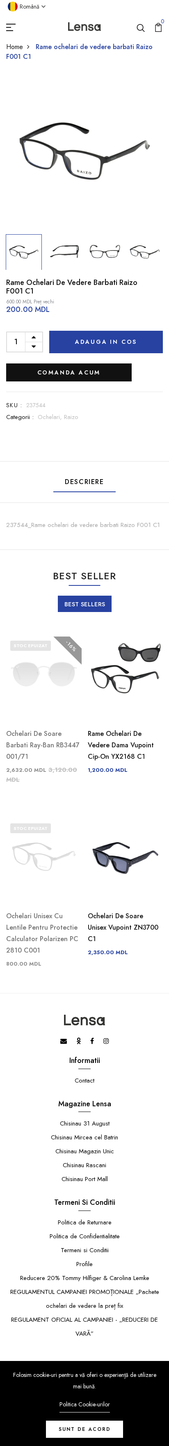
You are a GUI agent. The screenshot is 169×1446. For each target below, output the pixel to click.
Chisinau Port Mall (85, 1179)
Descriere (84, 481)
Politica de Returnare (85, 1222)
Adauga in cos (106, 342)
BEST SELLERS (84, 604)
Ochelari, (51, 417)
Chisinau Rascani (84, 1165)
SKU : (14, 405)
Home (14, 47)
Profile (84, 1264)
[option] (84, 152)
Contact (84, 1080)
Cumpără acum (69, 372)
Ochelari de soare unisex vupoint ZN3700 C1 (123, 927)
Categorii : (20, 417)
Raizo (71, 417)
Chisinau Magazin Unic (84, 1151)
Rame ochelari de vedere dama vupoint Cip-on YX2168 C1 (121, 745)
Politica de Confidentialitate (85, 1236)
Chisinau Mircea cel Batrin (84, 1137)
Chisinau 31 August (85, 1123)
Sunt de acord (85, 1429)
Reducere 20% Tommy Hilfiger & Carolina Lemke (84, 1277)
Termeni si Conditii (85, 1250)
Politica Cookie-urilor (84, 1404)
